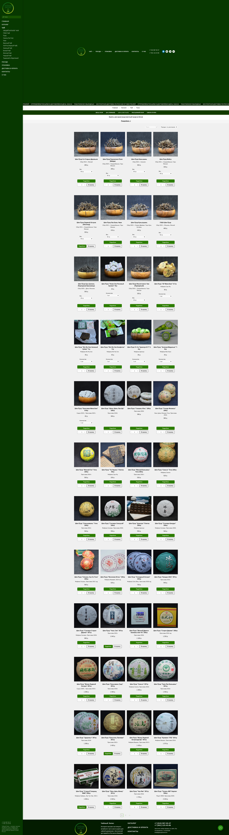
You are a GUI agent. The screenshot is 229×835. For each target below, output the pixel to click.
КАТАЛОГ (132, 823)
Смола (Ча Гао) (8, 38)
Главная (5, 21)
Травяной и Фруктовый (10, 58)
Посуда (98, 51)
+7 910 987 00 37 (154, 50)
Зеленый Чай (7, 48)
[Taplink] (163, 51)
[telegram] (170, 51)
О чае (4, 75)
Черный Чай (7, 55)
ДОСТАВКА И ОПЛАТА (138, 827)
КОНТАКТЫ (133, 831)
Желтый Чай (7, 53)
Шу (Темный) (110, 112)
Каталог (5, 24)
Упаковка (108, 51)
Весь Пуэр (99, 112)
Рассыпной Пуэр (138, 112)
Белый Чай (6, 50)
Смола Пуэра (151, 112)
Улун (4, 40)
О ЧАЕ (144, 51)
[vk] (173, 51)
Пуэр (4, 35)
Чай (90, 51)
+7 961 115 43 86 (154, 53)
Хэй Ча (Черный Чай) (10, 45)
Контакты (135, 51)
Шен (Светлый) (123, 112)
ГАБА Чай (6, 33)
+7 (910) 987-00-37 (163, 823)
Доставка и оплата (122, 51)
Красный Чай (7, 43)
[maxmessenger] (167, 51)
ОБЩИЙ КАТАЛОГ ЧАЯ (11, 30)
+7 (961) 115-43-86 (163, 825)
